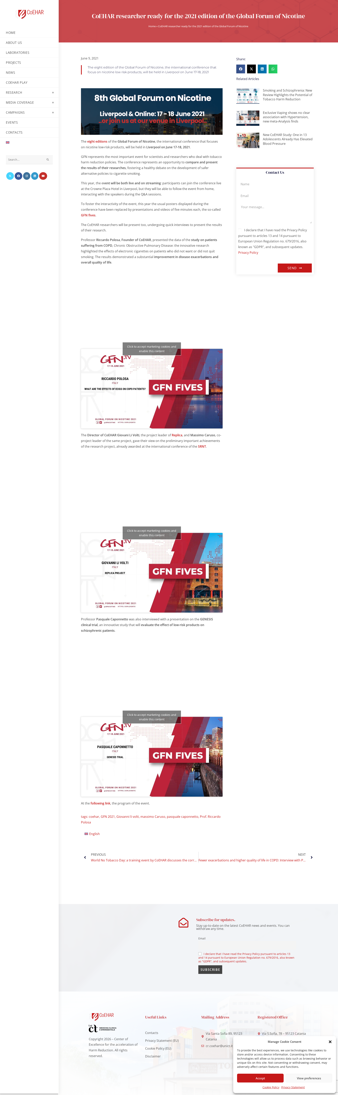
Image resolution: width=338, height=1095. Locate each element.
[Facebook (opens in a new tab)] (18, 176)
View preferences (309, 1078)
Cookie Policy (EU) (158, 1048)
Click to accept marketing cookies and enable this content (151, 349)
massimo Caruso (152, 816)
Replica (177, 435)
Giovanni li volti (127, 816)
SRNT (202, 446)
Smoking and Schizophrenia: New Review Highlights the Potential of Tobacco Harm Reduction (287, 94)
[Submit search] (48, 159)
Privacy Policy (248, 252)
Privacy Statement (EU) (162, 1041)
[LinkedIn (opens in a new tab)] (34, 176)
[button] (330, 1042)
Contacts (151, 1033)
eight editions (97, 141)
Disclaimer (153, 1056)
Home (152, 26)
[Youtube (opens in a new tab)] (43, 176)
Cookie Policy (270, 1087)
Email (202, 938)
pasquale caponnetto (182, 816)
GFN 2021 (108, 816)
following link (100, 803)
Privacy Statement (293, 1087)
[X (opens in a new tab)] (10, 176)
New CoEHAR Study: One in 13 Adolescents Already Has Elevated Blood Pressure (288, 139)
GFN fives (88, 215)
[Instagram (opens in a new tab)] (26, 176)
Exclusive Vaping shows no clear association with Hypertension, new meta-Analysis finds (286, 117)
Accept (260, 1078)
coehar (94, 816)
